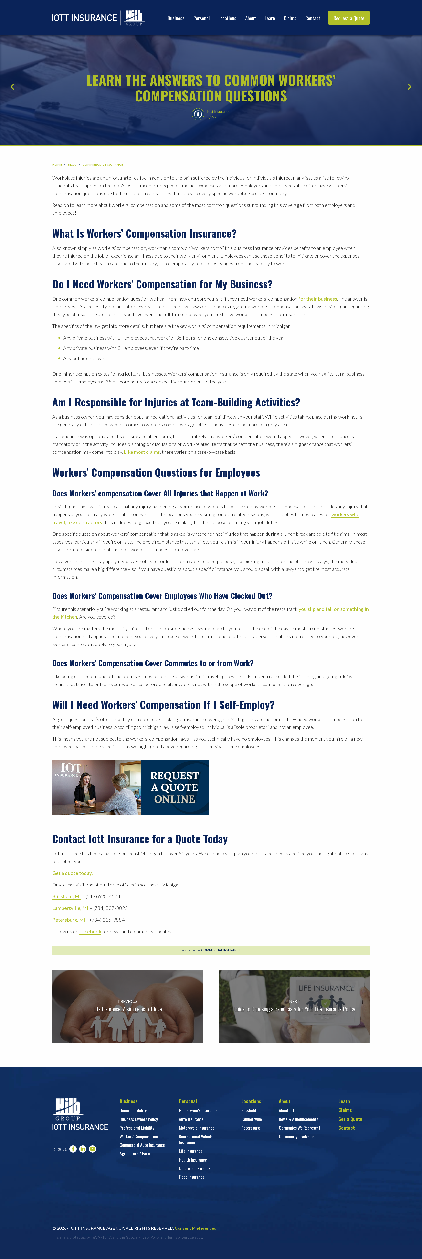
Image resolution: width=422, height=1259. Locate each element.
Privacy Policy (149, 1237)
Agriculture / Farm (135, 1153)
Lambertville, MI (70, 908)
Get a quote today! (73, 873)
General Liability (133, 1110)
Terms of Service (180, 1237)
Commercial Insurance (103, 164)
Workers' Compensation (139, 1136)
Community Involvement (298, 1136)
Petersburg (250, 1128)
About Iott (287, 1110)
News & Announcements (298, 1119)
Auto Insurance (191, 1119)
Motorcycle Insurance (196, 1128)
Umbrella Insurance (195, 1168)
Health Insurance (193, 1160)
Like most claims (142, 452)
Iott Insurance (218, 111)
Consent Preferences (195, 1228)
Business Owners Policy (139, 1119)
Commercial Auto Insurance (142, 1145)
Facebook (90, 931)
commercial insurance (221, 950)
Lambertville (251, 1119)
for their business (317, 299)
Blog (72, 164)
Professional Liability (137, 1128)
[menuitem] (176, 18)
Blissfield (248, 1110)
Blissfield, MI (66, 896)
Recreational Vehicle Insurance (196, 1139)
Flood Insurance (191, 1177)
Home (57, 164)
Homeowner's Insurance (198, 1110)
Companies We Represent (299, 1128)
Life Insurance (190, 1151)
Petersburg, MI (68, 920)
